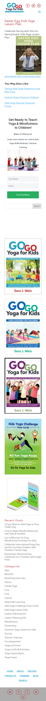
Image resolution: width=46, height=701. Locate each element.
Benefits (9, 574)
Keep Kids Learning (15, 602)
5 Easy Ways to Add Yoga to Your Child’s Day (22, 526)
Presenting (10, 625)
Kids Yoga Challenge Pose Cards (21, 605)
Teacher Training (13, 637)
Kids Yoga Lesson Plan (16, 609)
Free (7, 590)
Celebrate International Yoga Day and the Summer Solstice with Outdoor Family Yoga (22, 547)
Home (10, 671)
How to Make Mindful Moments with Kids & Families (21, 532)
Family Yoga (11, 586)
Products (10, 676)
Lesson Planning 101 (15, 613)
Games (8, 598)
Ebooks (32, 671)
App (7, 570)
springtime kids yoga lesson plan (23, 76)
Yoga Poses (11, 657)
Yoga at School (12, 645)
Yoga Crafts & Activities (17, 649)
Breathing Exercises (15, 578)
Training (24, 676)
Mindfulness (11, 621)
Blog (36, 676)
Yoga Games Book (14, 653)
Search (23, 680)
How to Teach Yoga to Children (22, 97)
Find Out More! (23, 195)
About (20, 671)
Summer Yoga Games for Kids (20, 629)
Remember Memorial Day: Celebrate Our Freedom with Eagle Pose (23, 557)
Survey (8, 633)
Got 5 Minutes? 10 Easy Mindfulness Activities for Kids (20, 539)
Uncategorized (12, 641)
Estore (8, 582)
